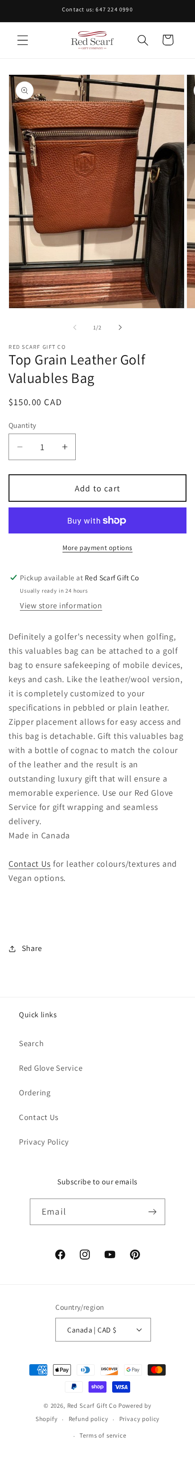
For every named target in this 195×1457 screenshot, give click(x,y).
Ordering (35, 1092)
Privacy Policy (44, 1142)
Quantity (22, 425)
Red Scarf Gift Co (92, 1406)
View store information (61, 605)
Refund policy (88, 1419)
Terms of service (103, 1435)
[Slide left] (74, 327)
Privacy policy (139, 1419)
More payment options (97, 547)
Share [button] (32, 948)
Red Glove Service (50, 1068)
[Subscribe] (152, 1212)
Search (31, 1043)
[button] (22, 40)
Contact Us (30, 863)
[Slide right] (120, 327)
